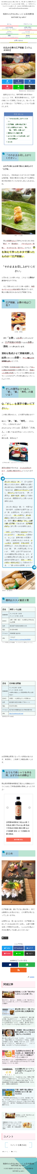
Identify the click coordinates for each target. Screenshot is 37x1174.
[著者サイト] (10, 964)
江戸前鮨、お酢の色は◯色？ (17, 124)
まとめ (10, 142)
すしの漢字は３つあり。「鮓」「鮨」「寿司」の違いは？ (18, 129)
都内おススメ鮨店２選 (15, 133)
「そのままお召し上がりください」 (18, 120)
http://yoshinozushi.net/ (16, 713)
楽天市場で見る (18, 839)
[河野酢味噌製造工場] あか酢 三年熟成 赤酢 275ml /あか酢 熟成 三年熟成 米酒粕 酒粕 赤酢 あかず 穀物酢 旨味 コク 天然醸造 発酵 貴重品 (18, 828)
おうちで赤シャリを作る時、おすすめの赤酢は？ (19, 137)
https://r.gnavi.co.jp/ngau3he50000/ (20, 639)
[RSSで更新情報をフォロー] (18, 970)
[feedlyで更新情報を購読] (27, 964)
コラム (6, 938)
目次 (15, 114)
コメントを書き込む (18, 1145)
